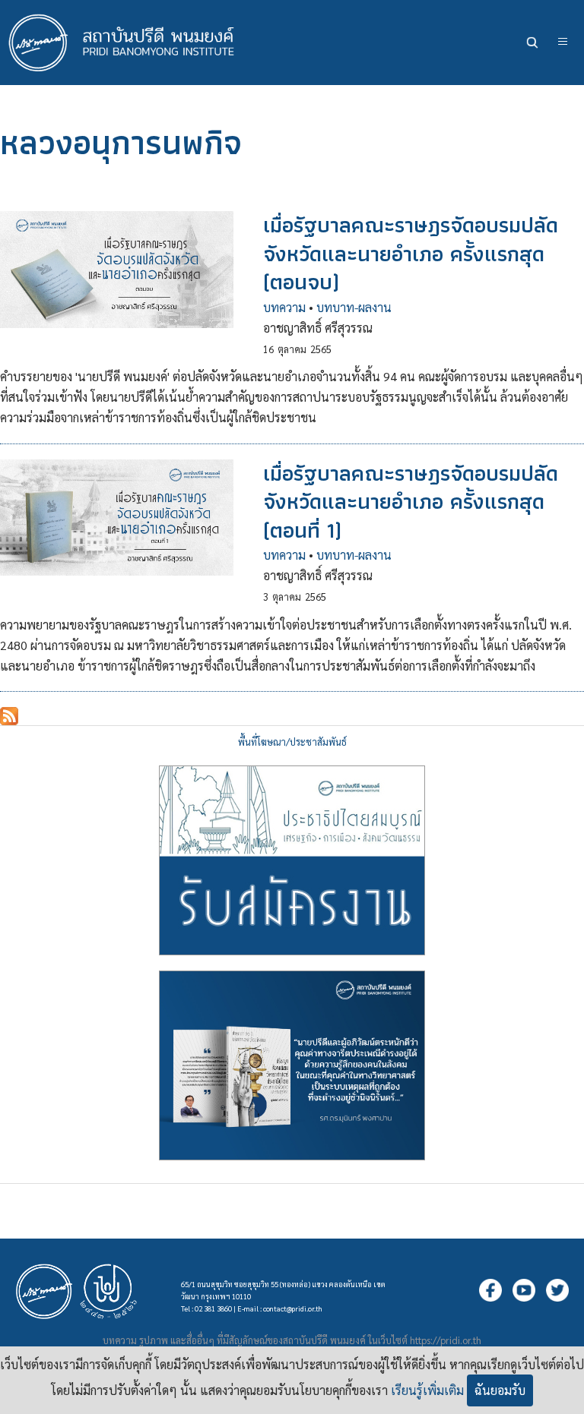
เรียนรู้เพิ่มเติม (427, 1390)
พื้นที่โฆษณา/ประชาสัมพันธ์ (292, 741)
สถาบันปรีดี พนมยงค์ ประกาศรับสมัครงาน (292, 860)
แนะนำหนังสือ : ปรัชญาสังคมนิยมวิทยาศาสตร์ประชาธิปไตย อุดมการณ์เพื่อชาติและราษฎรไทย (292, 1065)
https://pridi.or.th (445, 1340)
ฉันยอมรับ (499, 1390)
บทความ (284, 307)
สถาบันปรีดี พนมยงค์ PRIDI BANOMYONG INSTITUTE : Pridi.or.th (129, 42)
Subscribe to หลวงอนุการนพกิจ (9, 716)
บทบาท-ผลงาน (354, 307)
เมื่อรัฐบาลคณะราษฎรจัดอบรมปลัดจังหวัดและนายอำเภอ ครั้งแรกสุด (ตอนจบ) (410, 253)
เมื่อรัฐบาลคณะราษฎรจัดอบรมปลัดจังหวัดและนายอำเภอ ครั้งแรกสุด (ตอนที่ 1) (410, 502)
